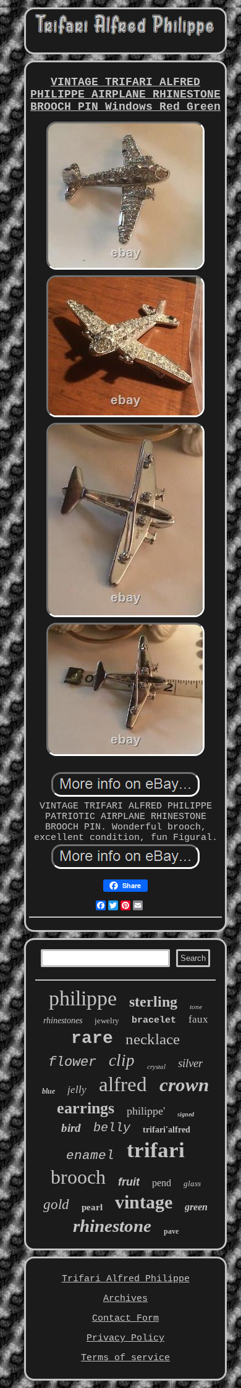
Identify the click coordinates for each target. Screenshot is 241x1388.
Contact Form (125, 1318)
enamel (90, 1156)
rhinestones (62, 1020)
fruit (129, 1182)
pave (171, 1231)
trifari (156, 1150)
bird (71, 1127)
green (196, 1207)
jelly (77, 1089)
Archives (125, 1299)
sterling (153, 1002)
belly (111, 1128)
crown (184, 1084)
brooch (78, 1177)
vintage (143, 1202)
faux (198, 1019)
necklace (152, 1039)
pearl (92, 1207)
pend (161, 1183)
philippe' (146, 1111)
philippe (83, 998)
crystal (156, 1066)
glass (192, 1183)
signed (185, 1114)
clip (122, 1060)
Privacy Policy (125, 1338)
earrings (85, 1108)
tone (196, 1006)
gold (56, 1204)
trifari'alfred (166, 1129)
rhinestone (112, 1226)
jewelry (107, 1020)
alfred (123, 1084)
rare (92, 1038)
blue (48, 1091)
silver (190, 1063)
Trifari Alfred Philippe (126, 1279)
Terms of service (125, 1358)
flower (72, 1062)
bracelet (154, 1020)
